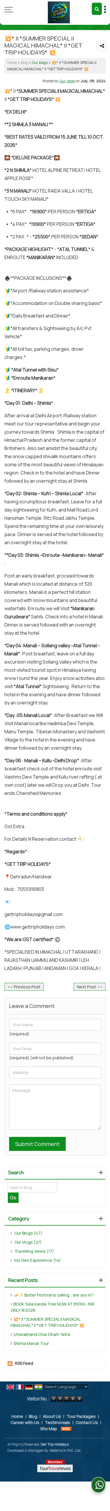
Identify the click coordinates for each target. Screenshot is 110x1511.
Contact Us (87, 1422)
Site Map (48, 1428)
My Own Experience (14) (37, 1260)
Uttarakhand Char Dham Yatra (41, 1334)
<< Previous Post (24, 987)
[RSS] (66, 1428)
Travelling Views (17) (33, 1251)
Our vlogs (67, 80)
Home (12, 62)
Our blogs (40, 62)
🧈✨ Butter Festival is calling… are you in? (53, 1295)
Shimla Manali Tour (31, 1343)
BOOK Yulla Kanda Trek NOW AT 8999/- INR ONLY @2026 (52, 1307)
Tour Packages (81, 1416)
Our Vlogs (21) (27, 1242)
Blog (24, 62)
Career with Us (25, 1422)
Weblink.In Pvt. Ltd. (65, 1450)
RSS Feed (24, 1363)
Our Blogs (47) (27, 1233)
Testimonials (57, 1422)
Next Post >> (89, 987)
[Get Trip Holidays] (59, 12)
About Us (52, 1416)
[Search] (97, 9)
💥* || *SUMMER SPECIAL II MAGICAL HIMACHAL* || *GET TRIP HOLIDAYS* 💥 (47, 1322)
